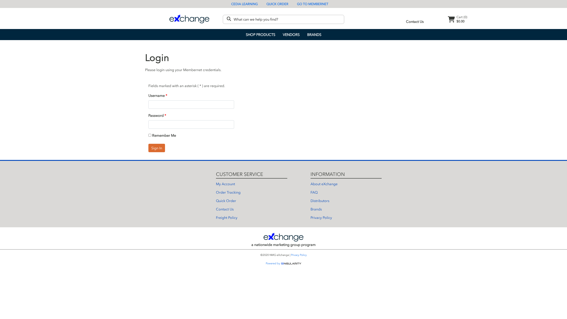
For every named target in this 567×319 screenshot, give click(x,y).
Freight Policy (226, 217)
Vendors (291, 34)
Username (156, 95)
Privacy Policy (321, 217)
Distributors (320, 200)
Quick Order (277, 4)
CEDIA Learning (244, 4)
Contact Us (415, 21)
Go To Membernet (312, 4)
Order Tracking (228, 192)
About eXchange (324, 184)
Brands (314, 34)
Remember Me (163, 135)
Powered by (273, 263)
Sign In (156, 148)
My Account (225, 184)
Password (156, 115)
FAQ (314, 192)
